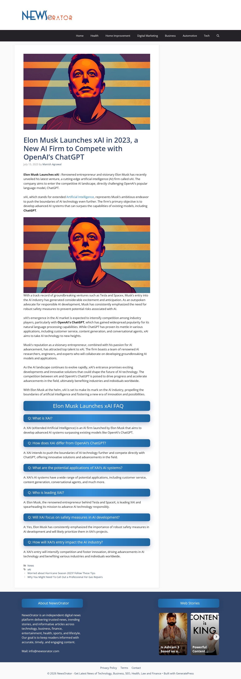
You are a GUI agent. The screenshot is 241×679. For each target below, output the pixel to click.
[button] (218, 35)
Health (94, 35)
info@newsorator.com (44, 651)
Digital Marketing (147, 35)
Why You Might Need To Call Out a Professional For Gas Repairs (65, 577)
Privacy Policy (108, 667)
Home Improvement (118, 35)
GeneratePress (185, 673)
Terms (124, 667)
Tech (207, 35)
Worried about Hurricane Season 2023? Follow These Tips (61, 573)
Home (79, 35)
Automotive (190, 35)
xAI (29, 569)
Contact (136, 667)
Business (170, 35)
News (31, 565)
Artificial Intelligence (80, 197)
